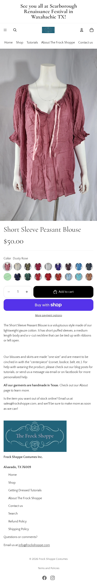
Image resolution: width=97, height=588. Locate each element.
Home (8, 42)
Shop (19, 42)
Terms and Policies (48, 568)
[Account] (82, 30)
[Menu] (5, 30)
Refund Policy (17, 521)
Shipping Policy (18, 529)
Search (13, 513)
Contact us (85, 42)
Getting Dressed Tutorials (25, 490)
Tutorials (32, 42)
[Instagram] (52, 578)
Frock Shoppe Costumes (53, 559)
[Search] (15, 30)
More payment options (48, 315)
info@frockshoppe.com (34, 545)
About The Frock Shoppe (58, 42)
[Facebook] (44, 578)
